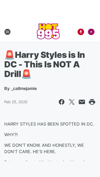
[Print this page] (92, 102)
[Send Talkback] (81, 32)
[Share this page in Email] (82, 102)
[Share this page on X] (71, 102)
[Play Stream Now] (91, 32)
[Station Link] (48, 31)
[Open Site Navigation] (7, 32)
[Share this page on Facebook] (61, 102)
